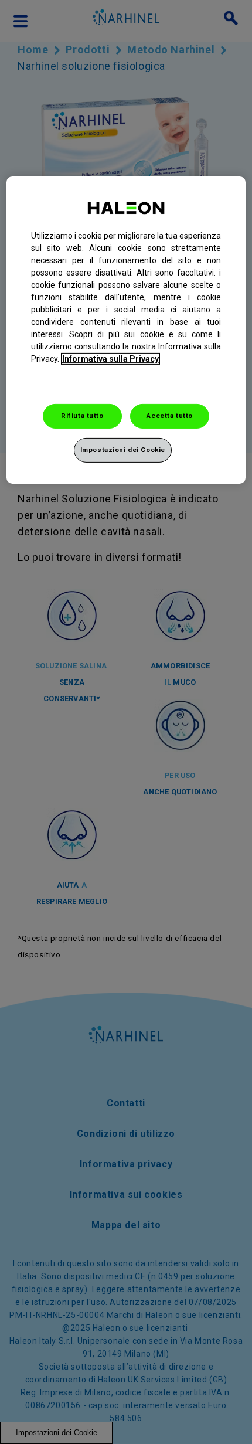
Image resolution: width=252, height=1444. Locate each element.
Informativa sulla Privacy (110, 358)
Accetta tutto (169, 416)
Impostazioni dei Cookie (122, 450)
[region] (126, 330)
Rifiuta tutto (82, 416)
